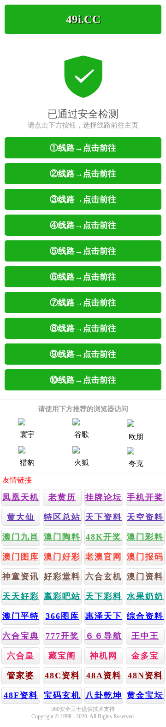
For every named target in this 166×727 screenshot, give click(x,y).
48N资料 (145, 675)
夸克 (136, 463)
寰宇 (27, 434)
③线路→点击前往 (83, 199)
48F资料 (21, 695)
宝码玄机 (62, 695)
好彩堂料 (62, 576)
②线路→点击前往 (83, 173)
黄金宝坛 (145, 695)
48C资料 (62, 675)
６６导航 (103, 635)
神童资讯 (20, 576)
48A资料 (104, 675)
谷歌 (81, 434)
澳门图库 (20, 556)
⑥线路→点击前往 (83, 276)
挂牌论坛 (103, 497)
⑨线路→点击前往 (83, 354)
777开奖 (62, 635)
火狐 (81, 462)
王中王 (145, 635)
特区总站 (62, 517)
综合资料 (145, 616)
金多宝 (145, 655)
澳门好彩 (62, 556)
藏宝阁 (62, 655)
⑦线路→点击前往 (83, 302)
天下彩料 (103, 596)
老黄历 (62, 497)
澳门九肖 (20, 536)
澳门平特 (20, 616)
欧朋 (136, 437)
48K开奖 (104, 536)
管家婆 (21, 675)
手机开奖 (145, 497)
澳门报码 (145, 556)
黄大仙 (21, 517)
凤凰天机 (20, 497)
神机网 (104, 655)
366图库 (62, 616)
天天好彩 (20, 596)
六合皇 (21, 655)
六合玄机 (103, 576)
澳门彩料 (145, 536)
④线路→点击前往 (83, 225)
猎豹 (27, 462)
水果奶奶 (145, 596)
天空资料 (145, 517)
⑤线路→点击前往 (83, 251)
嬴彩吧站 (62, 596)
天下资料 (103, 517)
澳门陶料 (62, 536)
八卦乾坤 (103, 695)
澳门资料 (145, 576)
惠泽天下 (103, 616)
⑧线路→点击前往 (83, 328)
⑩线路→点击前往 (83, 379)
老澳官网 (103, 556)
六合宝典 (20, 635)
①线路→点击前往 (83, 147)
